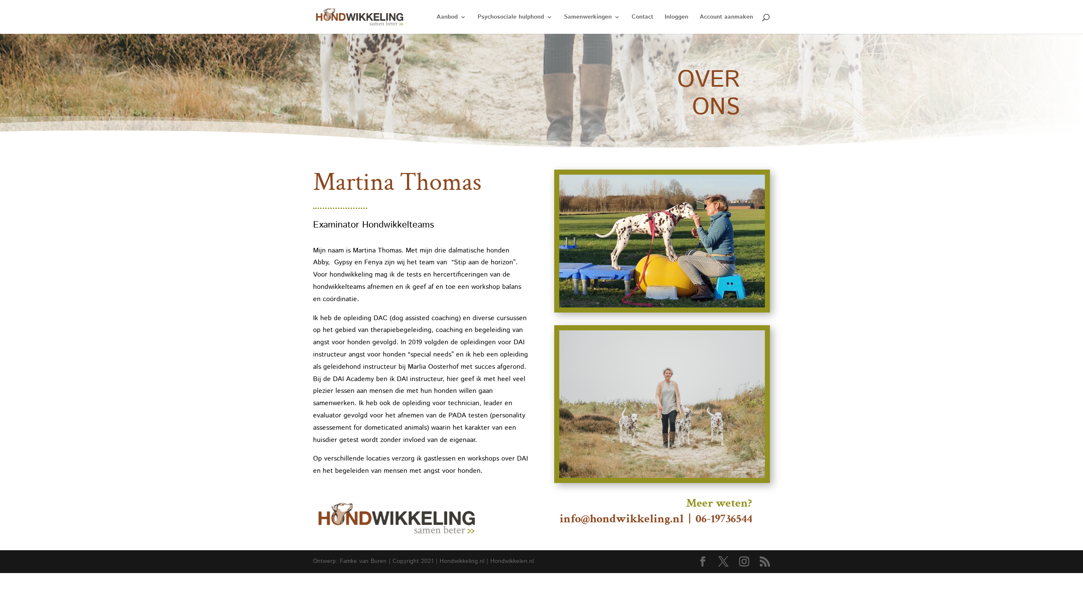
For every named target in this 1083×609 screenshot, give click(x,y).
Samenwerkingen (588, 17)
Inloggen (676, 17)
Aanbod (447, 17)
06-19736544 (723, 519)
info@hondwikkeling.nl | (617, 519)
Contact (642, 17)
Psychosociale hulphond (511, 17)
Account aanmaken (726, 17)
